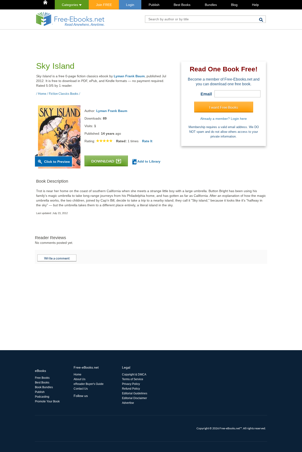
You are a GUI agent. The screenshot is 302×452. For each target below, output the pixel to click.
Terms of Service (132, 379)
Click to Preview (57, 162)
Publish (154, 5)
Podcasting (42, 396)
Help (255, 5)
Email (206, 94)
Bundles (211, 5)
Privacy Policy (131, 384)
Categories (70, 5)
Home (77, 374)
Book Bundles (44, 387)
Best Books (182, 5)
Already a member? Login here (223, 119)
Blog (234, 5)
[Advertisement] (121, 40)
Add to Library (148, 161)
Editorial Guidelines (134, 393)
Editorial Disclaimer (134, 398)
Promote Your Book (47, 401)
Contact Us (81, 388)
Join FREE (104, 5)
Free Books (42, 377)
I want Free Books (223, 107)
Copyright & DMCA (134, 374)
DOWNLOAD (103, 161)
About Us (79, 379)
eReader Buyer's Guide (89, 384)
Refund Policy (131, 388)
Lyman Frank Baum (129, 76)
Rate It (147, 141)
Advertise (128, 403)
